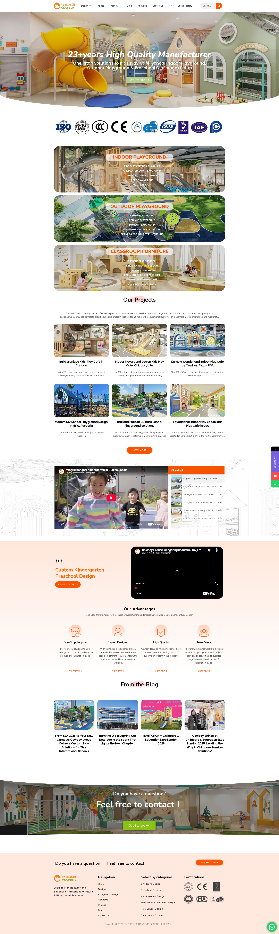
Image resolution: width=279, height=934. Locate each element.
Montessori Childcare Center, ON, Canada (204, 526)
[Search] (219, 6)
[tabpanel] (111, 497)
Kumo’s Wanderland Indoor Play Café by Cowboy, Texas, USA (197, 364)
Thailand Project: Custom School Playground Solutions (139, 424)
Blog (129, 5)
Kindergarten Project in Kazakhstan (200, 494)
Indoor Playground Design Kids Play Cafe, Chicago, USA (139, 364)
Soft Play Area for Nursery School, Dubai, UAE (205, 518)
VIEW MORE (75, 670)
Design (84, 5)
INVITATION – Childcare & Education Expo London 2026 (161, 739)
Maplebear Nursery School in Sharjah (201, 486)
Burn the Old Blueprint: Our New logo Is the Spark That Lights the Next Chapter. (117, 739)
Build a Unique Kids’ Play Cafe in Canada (81, 364)
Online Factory (185, 5)
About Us (142, 5)
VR (170, 5)
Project (100, 5)
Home (101, 884)
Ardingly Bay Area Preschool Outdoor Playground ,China (211, 502)
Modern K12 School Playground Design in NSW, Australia (81, 424)
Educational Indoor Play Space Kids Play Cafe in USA (197, 424)
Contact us (158, 5)
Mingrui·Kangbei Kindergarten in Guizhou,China (206, 478)
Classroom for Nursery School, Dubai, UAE (203, 510)
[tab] (196, 479)
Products (114, 5)
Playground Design (108, 894)
